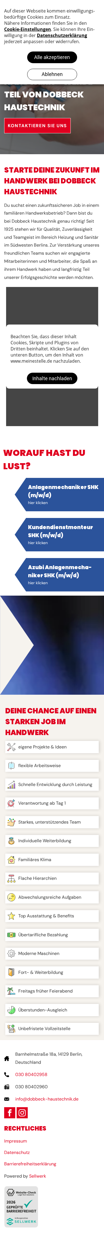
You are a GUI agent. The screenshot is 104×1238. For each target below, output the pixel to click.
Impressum (15, 1141)
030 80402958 (31, 1074)
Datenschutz (17, 1152)
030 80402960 (31, 1087)
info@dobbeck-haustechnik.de (46, 1099)
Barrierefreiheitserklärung (30, 1164)
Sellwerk (37, 1176)
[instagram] (22, 1112)
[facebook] (9, 1112)
